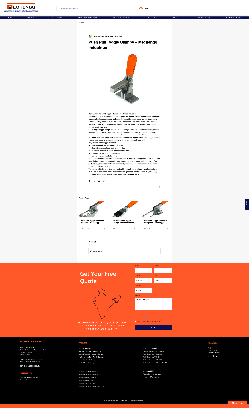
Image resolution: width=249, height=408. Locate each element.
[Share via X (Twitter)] (94, 181)
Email (156, 275)
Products (137, 295)
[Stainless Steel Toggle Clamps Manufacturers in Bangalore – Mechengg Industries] (124, 209)
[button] (57, 17)
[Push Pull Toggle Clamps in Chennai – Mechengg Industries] (93, 209)
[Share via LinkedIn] (99, 181)
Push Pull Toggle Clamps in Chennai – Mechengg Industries (92, 222)
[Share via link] (104, 181)
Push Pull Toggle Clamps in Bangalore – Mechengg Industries (155, 222)
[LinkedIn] (216, 356)
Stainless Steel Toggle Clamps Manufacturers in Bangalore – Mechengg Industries (123, 222)
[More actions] (159, 36)
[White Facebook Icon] (209, 356)
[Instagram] (212, 356)
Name (137, 265)
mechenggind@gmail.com (33, 361)
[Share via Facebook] (89, 181)
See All (168, 197)
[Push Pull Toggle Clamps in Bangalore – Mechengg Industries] (156, 209)
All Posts (81, 22)
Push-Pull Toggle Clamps (87, 363)
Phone (156, 265)
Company (138, 275)
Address (137, 285)
